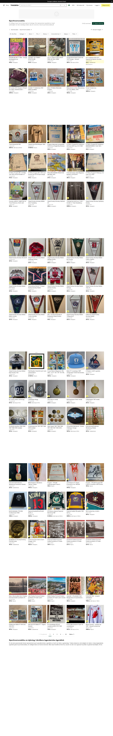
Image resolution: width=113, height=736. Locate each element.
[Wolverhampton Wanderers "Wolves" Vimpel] (37, 472)
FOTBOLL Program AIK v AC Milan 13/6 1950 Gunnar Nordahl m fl (17, 173)
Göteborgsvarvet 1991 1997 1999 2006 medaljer (37, 427)
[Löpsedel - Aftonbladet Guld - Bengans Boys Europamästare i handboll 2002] (76, 585)
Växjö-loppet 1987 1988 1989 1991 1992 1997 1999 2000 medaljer (55, 427)
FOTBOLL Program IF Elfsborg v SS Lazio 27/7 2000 (95, 173)
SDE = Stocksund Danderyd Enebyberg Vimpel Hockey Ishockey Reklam (54, 315)
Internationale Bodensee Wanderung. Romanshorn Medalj (17, 483)
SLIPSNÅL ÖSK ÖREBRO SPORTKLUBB (34, 58)
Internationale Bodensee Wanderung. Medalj (92, 427)
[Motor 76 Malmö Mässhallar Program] (56, 77)
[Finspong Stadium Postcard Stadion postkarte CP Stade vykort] (56, 529)
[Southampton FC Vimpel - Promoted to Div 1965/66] (76, 472)
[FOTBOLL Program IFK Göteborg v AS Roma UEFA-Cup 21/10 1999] (76, 134)
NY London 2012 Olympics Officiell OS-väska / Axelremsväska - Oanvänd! (18, 88)
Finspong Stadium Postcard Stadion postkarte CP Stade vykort (54, 540)
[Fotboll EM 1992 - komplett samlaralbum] (95, 585)
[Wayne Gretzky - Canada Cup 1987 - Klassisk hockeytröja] (95, 614)
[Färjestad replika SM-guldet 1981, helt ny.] (76, 501)
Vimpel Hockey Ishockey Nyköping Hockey (94, 202)
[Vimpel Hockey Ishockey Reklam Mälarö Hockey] (18, 304)
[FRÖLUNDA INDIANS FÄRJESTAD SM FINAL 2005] (56, 162)
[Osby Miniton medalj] (56, 389)
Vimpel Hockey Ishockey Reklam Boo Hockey (75, 258)
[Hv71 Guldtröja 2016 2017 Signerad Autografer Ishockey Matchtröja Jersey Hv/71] (95, 47)
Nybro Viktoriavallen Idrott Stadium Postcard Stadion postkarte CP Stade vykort (18, 596)
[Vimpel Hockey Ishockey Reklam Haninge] (76, 276)
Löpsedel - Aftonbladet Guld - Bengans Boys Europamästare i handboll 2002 (75, 596)
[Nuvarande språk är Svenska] (69, 5)
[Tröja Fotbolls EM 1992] (18, 134)
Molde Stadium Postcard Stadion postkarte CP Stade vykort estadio (56, 596)
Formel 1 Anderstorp (91, 88)
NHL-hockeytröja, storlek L (92, 511)
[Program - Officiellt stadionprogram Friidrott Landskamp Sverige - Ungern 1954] (56, 472)
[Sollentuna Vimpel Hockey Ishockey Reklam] (95, 304)
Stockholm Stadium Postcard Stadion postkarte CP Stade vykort (74, 540)
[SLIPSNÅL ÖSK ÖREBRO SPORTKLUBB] (37, 47)
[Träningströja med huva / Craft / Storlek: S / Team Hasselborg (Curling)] (76, 191)
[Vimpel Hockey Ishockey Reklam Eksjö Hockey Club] (18, 360)
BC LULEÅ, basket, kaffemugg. (17, 399)
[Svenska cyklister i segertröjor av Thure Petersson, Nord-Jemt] (18, 191)
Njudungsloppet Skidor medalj (74, 399)
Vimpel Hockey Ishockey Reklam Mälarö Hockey (17, 315)
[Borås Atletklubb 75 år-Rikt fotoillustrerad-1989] (18, 501)
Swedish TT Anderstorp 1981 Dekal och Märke (35, 88)
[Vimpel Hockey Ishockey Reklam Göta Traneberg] (37, 191)
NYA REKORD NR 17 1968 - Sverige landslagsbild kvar (18, 58)
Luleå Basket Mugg (33, 399)
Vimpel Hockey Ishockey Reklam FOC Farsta (17, 286)
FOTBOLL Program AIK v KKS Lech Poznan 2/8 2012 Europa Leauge (37, 173)
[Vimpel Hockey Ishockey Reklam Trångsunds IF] (76, 304)
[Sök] (60, 5)
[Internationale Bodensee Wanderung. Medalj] (95, 416)
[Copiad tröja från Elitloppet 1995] (37, 134)
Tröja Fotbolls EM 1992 (15, 144)
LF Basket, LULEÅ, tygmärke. (93, 371)
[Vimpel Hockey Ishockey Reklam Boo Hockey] (76, 247)
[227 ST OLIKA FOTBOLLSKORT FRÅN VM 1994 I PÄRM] (56, 47)
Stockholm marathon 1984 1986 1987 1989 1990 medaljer (17, 427)
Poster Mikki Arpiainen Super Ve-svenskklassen (75, 625)
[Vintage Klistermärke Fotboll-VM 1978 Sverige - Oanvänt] (76, 47)
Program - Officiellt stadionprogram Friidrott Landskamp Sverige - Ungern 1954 (56, 483)
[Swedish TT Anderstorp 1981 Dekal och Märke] (37, 77)
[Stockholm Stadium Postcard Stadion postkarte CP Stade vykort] (76, 529)
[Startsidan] (15, 5)
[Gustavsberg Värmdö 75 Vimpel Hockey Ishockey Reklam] (37, 276)
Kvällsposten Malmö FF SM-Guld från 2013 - (17, 625)
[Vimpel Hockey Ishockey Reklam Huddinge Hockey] (37, 247)
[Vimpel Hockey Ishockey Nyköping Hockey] (95, 191)
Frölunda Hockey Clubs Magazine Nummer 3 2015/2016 (75, 173)
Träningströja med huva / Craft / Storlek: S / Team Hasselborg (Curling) (75, 202)
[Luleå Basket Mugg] (37, 389)
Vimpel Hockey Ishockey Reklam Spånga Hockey (55, 258)
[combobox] (41, 5)
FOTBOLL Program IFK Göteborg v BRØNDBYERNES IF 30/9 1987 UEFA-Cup (95, 145)
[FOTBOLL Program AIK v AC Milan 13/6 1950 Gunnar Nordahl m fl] (18, 162)
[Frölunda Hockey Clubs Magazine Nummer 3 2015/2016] (76, 162)
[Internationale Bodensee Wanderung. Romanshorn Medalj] (18, 472)
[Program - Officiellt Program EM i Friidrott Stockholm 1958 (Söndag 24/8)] (95, 472)
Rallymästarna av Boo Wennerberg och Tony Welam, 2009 (75, 88)
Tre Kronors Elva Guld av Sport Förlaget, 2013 (36, 540)
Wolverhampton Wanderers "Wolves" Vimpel (35, 483)
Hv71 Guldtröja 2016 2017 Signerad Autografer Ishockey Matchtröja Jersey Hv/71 (93, 58)
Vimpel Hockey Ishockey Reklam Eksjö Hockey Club (17, 371)
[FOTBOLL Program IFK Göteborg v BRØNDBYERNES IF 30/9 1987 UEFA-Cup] (95, 134)
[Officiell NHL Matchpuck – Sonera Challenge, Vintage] (76, 416)
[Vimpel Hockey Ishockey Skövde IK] (18, 247)
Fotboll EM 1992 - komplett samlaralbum (93, 596)
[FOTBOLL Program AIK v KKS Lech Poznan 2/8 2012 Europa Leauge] (37, 162)
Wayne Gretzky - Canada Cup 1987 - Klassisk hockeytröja (93, 625)
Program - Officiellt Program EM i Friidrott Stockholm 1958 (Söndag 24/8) (94, 483)
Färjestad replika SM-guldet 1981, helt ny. (75, 512)
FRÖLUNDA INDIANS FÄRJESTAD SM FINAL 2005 (55, 173)
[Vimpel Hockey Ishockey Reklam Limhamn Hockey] (56, 276)
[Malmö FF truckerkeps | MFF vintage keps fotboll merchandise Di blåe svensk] (76, 360)
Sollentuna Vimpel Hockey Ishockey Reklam (92, 315)
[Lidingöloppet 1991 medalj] (95, 389)
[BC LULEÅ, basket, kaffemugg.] (18, 389)
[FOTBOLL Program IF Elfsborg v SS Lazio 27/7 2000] (95, 162)
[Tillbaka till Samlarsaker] (9, 30)
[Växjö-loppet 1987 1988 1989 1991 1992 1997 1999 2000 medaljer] (56, 416)
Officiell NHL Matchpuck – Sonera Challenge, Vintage (75, 427)
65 (66, 634)
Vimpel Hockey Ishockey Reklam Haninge (75, 286)
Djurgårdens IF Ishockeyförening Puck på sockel (17, 540)
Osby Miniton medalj (52, 399)
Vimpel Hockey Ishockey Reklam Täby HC (94, 286)
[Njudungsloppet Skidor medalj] (76, 389)
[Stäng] (111, 1)
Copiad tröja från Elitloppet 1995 (36, 144)
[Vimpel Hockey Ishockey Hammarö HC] (56, 191)
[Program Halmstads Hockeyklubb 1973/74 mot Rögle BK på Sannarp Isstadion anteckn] (56, 134)
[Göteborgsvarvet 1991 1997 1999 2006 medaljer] (37, 416)
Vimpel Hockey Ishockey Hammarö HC (56, 202)
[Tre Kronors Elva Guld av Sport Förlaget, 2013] (37, 529)
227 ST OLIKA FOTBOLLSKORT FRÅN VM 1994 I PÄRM (55, 58)
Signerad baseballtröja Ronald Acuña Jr (36, 512)
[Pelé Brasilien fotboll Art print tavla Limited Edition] (37, 360)
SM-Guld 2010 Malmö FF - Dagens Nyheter (37, 625)
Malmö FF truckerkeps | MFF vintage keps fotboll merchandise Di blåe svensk (75, 371)
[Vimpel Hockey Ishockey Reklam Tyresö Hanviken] (37, 304)
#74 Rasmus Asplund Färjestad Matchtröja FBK (55, 512)
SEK (73, 5)
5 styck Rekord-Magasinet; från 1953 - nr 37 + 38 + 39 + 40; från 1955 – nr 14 (55, 371)
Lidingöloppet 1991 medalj (92, 399)
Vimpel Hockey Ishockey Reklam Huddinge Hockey (36, 258)
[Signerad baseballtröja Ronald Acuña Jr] (37, 501)
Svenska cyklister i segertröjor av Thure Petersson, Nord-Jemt (17, 202)
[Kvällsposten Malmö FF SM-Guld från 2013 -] (18, 614)
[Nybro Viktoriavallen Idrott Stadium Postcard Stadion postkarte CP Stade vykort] (18, 585)
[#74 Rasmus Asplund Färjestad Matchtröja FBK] (56, 501)
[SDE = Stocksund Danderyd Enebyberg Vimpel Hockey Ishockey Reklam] (56, 304)
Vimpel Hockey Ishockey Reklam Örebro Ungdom (94, 258)
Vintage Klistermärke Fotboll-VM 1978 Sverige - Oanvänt (75, 58)
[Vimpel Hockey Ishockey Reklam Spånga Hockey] (56, 247)
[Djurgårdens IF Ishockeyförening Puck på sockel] (18, 529)
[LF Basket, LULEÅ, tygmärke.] (95, 360)
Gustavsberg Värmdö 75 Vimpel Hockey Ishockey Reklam (36, 286)
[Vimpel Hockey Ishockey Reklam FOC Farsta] (18, 276)
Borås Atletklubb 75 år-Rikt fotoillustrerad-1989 (16, 512)
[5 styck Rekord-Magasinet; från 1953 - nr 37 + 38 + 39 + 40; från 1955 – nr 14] (56, 360)
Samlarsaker (14, 29)
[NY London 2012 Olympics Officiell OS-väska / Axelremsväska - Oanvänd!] (18, 77)
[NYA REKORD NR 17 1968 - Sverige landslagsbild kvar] (18, 47)
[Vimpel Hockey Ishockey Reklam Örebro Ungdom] (95, 247)
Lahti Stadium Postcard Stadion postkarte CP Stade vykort (36, 596)
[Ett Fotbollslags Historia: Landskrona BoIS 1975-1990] (56, 614)
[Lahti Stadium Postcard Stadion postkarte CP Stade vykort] (37, 585)
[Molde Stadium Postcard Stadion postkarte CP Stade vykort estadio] (56, 585)
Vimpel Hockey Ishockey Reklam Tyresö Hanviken (36, 315)
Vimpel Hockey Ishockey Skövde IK (18, 257)
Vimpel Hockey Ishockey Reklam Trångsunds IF (75, 315)
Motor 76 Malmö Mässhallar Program (54, 88)
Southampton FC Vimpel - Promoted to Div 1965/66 (73, 483)
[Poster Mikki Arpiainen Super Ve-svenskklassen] (76, 614)
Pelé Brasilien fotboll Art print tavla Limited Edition (37, 371)
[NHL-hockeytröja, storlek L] (95, 501)
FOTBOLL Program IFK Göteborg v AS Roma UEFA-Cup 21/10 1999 (75, 145)
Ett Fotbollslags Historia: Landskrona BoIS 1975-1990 (54, 625)
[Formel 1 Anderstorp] (95, 77)
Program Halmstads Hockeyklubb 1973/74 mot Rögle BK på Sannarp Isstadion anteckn (56, 145)
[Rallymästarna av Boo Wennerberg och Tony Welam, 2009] (76, 77)
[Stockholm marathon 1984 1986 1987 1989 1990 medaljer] (18, 416)
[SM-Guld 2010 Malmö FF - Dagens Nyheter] (37, 614)
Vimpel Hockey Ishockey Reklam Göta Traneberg (36, 202)
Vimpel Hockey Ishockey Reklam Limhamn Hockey (55, 286)
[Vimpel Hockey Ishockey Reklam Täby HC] (95, 276)
